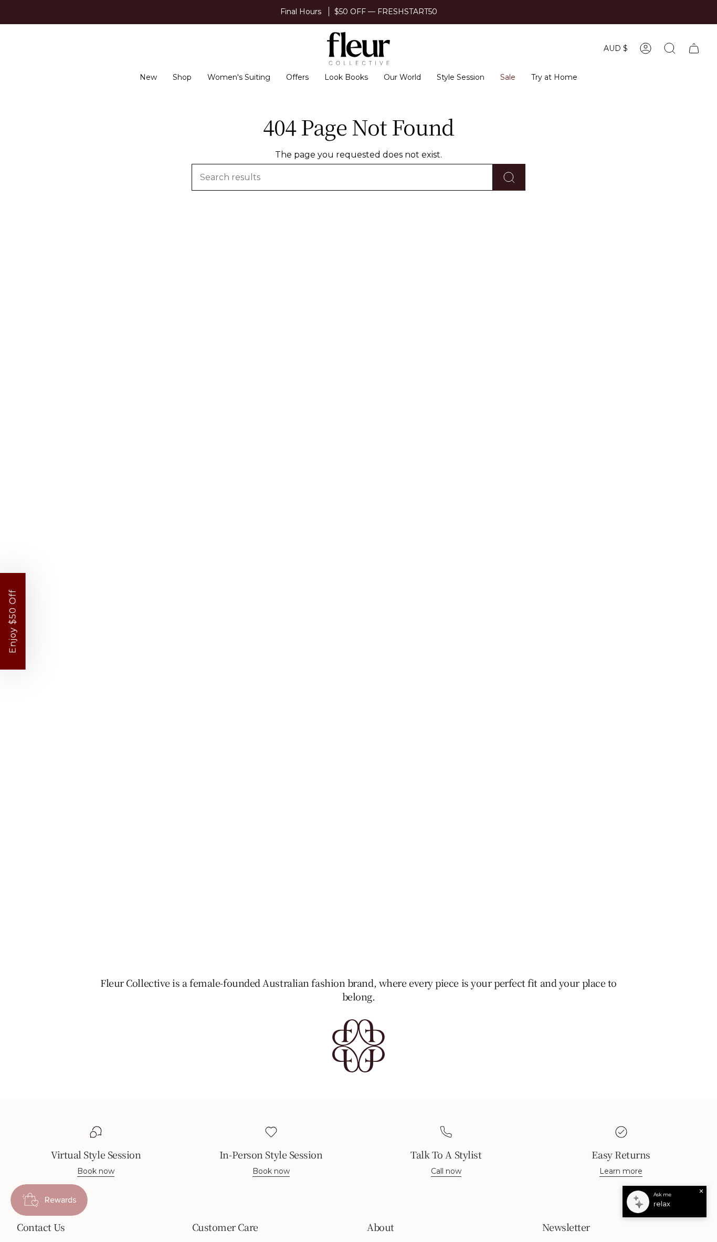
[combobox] (396, 675)
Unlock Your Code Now (473, 704)
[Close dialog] (577, 488)
